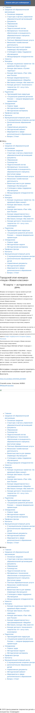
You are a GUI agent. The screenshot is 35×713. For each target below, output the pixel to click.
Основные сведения (15, 14)
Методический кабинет (16, 129)
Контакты (8, 115)
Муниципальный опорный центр (17, 118)
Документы (11, 21)
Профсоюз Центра (12, 113)
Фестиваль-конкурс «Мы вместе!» (20, 82)
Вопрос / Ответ (13, 136)
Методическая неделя (16, 108)
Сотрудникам (10, 103)
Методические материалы (17, 111)
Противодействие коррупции (18, 94)
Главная (8, 7)
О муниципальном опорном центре (21, 120)
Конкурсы (8, 61)
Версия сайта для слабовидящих (17, 2)
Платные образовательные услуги (20, 40)
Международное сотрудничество (20, 56)
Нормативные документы (17, 127)
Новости (8, 59)
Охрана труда (12, 106)
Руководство (12, 26)
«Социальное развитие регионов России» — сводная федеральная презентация (20, 99)
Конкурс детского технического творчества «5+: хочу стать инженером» (19, 87)
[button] (17, 141)
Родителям (9, 92)
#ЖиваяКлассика (7, 386)
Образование (12, 24)
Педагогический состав (16, 28)
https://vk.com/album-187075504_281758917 (13, 378)
